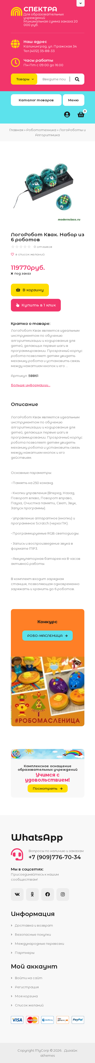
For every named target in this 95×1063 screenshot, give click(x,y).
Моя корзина (26, 996)
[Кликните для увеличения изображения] (47, 188)
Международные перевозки (39, 943)
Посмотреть (45, 788)
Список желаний (29, 1005)
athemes (47, 1055)
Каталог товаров (36, 100)
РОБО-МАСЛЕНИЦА (45, 636)
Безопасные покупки (32, 934)
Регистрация (26, 987)
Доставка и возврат (33, 925)
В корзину (33, 289)
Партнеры (24, 953)
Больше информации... (30, 385)
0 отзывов (43, 247)
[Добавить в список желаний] (47, 254)
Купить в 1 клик (38, 305)
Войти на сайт (28, 978)
